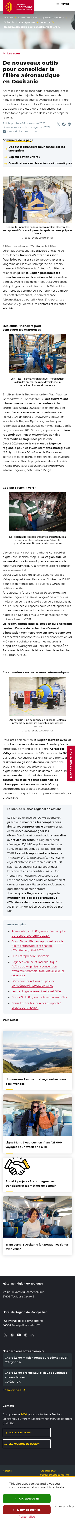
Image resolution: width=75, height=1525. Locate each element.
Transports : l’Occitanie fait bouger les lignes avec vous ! (37, 1247)
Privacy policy (64, 1506)
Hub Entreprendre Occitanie (30, 956)
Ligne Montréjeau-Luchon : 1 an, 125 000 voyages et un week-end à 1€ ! (34, 1145)
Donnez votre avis (71, 763)
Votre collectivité (27, 17)
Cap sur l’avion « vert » (24, 157)
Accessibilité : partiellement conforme (55, 1472)
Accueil (8, 17)
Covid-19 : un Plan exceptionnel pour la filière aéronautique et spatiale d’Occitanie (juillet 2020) (37, 946)
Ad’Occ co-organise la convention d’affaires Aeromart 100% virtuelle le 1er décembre (38, 971)
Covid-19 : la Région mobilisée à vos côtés (39, 997)
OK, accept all (28, 1498)
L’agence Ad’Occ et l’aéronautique (34, 962)
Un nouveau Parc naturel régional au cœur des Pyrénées (36, 1081)
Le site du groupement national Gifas (37, 991)
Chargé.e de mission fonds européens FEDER (36, 1357)
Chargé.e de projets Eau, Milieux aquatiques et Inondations (36, 1375)
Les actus (44, 22)
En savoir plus (12, 1390)
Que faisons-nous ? (53, 17)
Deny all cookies (28, 1509)
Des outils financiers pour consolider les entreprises (36, 148)
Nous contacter (20, 1432)
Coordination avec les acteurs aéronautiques (40, 163)
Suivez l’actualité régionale (19, 22)
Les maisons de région (24, 1443)
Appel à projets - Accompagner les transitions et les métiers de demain (31, 1183)
